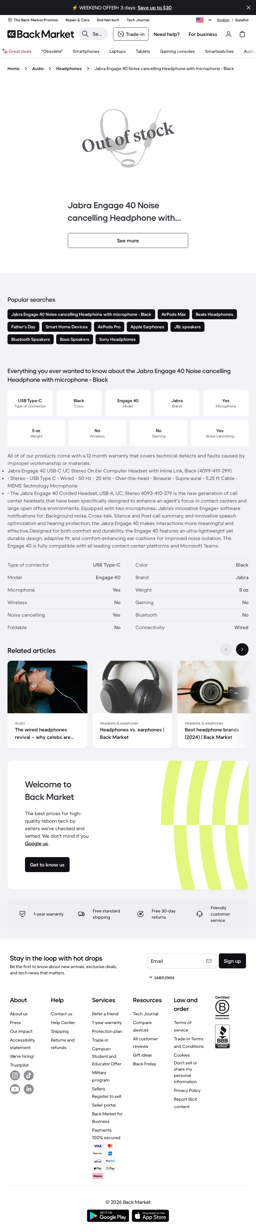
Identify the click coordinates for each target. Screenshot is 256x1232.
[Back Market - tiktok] (29, 1075)
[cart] (242, 34)
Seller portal (104, 1105)
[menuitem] (86, 51)
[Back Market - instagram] (15, 1075)
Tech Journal (145, 1014)
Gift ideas (142, 1055)
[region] (128, 706)
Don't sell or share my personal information (185, 1072)
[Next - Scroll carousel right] (242, 649)
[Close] (249, 7)
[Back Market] (40, 34)
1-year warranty (107, 1022)
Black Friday (144, 1064)
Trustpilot (19, 1065)
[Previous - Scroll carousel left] (226, 649)
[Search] (85, 34)
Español (242, 20)
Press (15, 1022)
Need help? (167, 34)
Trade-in (100, 1040)
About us (19, 1014)
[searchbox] (98, 34)
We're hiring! (22, 1056)
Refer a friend (105, 1014)
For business (203, 34)
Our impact (21, 1031)
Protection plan (107, 1031)
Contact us (61, 1014)
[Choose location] (205, 20)
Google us (36, 843)
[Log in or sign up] (228, 34)
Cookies (182, 1055)
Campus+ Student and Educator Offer (106, 1056)
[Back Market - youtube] (15, 1089)
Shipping (60, 1031)
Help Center (63, 1022)
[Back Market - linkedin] (29, 1089)
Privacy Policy (187, 1090)
